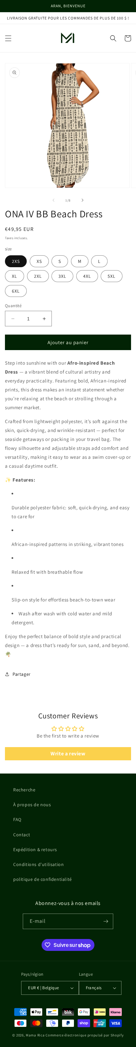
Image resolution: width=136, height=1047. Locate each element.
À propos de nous (32, 805)
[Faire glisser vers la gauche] (53, 200)
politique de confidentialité (42, 879)
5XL (112, 276)
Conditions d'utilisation (38, 864)
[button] (8, 38)
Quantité (13, 305)
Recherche (24, 790)
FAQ (17, 819)
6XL (16, 291)
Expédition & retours (35, 849)
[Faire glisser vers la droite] (82, 200)
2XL (38, 276)
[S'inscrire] (105, 921)
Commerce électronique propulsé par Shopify (84, 1035)
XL (14, 276)
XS (39, 261)
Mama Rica (35, 1035)
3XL (62, 276)
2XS (16, 261)
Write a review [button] (68, 753)
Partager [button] (22, 674)
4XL (87, 276)
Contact (21, 835)
